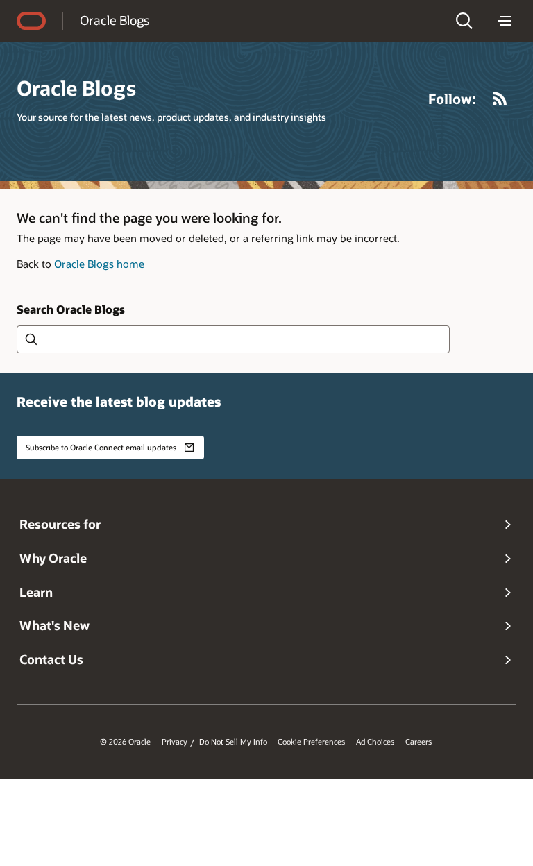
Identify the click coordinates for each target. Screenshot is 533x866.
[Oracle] (31, 21)
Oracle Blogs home (99, 264)
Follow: (452, 99)
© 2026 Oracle (125, 742)
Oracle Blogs (114, 20)
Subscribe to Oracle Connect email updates (101, 447)
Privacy (174, 742)
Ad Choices (375, 742)
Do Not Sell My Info (233, 742)
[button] (464, 21)
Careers (418, 742)
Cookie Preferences (311, 742)
